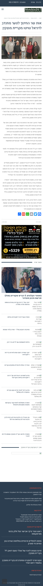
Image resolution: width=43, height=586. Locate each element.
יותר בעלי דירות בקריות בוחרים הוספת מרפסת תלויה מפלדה (17, 303)
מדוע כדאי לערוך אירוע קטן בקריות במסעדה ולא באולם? (18, 391)
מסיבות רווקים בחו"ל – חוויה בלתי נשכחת (16, 330)
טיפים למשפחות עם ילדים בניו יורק (18, 342)
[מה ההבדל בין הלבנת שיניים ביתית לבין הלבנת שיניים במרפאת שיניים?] (36, 422)
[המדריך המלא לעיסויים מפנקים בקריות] (36, 367)
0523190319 (20, 521)
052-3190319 (13, 2)
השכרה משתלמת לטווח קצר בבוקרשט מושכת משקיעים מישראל (17, 404)
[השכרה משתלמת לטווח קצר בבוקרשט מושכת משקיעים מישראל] (36, 407)
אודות (33, 2)
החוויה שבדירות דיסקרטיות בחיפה (18, 317)
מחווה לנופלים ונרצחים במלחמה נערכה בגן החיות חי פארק (23, 542)
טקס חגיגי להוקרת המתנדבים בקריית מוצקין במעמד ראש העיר (22, 561)
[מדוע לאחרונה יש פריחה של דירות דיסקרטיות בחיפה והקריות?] (36, 380)
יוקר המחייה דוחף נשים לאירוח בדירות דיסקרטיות (17, 353)
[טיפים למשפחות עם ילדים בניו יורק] (36, 344)
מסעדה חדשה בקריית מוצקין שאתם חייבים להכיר (16, 435)
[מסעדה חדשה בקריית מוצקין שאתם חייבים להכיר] (36, 437)
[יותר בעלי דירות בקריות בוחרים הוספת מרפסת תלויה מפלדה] (36, 306)
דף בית (38, 2)
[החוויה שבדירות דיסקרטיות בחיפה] (36, 320)
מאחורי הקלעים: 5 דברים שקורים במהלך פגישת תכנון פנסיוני (23, 297)
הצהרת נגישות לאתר (35, 575)
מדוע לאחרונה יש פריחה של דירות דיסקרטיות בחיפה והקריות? (18, 376)
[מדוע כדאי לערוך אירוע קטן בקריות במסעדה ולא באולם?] (36, 393)
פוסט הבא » (4, 221)
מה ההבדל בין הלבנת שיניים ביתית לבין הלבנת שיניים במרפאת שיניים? (17, 418)
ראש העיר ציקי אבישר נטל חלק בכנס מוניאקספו (25, 532)
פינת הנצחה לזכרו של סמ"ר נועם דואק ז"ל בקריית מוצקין (23, 552)
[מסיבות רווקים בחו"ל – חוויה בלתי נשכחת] (36, 333)
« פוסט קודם (39, 221)
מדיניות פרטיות (21, 585)
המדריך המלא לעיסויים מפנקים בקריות (17, 365)
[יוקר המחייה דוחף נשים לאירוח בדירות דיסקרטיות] (36, 356)
